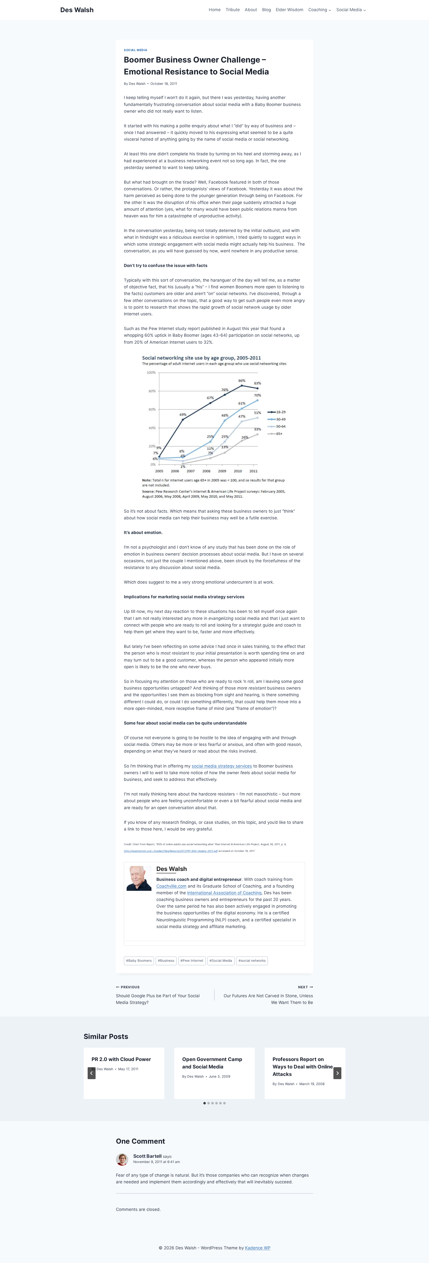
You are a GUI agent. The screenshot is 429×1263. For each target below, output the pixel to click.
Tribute (233, 9)
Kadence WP (258, 1247)
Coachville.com (171, 886)
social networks (252, 961)
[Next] (337, 1073)
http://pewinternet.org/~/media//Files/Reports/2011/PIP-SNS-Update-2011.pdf (171, 850)
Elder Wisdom (289, 9)
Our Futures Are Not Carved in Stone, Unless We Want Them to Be (268, 995)
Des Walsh (137, 84)
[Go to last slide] (92, 1073)
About (251, 9)
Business (166, 961)
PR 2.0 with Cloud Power (121, 1059)
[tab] (204, 1103)
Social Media (135, 50)
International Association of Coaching (224, 892)
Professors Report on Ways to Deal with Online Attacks (303, 1066)
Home (215, 9)
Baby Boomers (139, 961)
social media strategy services (222, 766)
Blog (266, 9)
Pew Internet (191, 961)
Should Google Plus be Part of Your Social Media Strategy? (158, 995)
